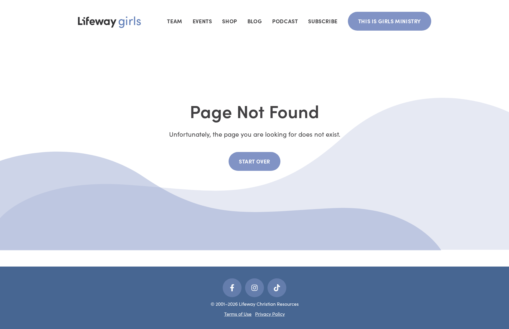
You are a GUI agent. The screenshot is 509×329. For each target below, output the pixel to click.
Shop (229, 21)
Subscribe (322, 21)
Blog (254, 21)
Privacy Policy (270, 314)
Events (202, 21)
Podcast (285, 21)
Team (174, 21)
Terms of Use (238, 314)
